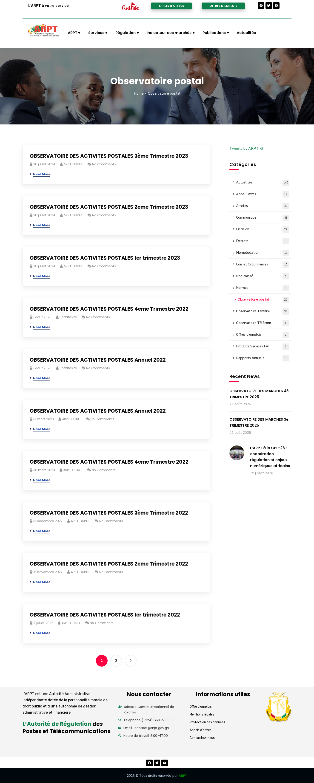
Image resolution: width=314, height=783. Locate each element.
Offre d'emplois (201, 707)
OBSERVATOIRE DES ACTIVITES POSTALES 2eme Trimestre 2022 (109, 563)
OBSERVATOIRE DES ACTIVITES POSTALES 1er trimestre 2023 (105, 258)
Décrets (261, 241)
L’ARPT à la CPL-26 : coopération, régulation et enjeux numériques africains (270, 456)
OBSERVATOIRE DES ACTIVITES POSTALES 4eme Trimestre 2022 (109, 309)
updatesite (68, 317)
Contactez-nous (202, 738)
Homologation (261, 252)
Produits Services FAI (261, 346)
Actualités (262, 182)
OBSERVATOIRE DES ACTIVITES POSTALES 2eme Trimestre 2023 (109, 207)
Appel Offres (261, 194)
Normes (261, 287)
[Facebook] (261, 5)
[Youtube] (276, 5)
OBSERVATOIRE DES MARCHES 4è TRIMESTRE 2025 (259, 394)
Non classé (261, 276)
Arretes (261, 205)
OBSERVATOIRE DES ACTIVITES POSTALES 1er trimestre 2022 (105, 614)
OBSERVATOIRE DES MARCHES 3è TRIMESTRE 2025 (258, 422)
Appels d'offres (200, 730)
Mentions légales (202, 714)
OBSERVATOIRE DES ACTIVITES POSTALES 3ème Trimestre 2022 (109, 512)
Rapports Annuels (261, 358)
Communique (261, 217)
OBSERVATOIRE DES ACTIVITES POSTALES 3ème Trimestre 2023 (109, 156)
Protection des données (207, 722)
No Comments (104, 164)
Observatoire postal (262, 299)
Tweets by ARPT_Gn (247, 148)
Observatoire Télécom (261, 323)
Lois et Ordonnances (261, 264)
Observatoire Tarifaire (261, 311)
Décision (261, 229)
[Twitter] (268, 5)
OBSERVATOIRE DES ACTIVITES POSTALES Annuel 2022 (98, 359)
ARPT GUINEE (73, 164)
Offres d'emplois (261, 334)
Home (139, 93)
